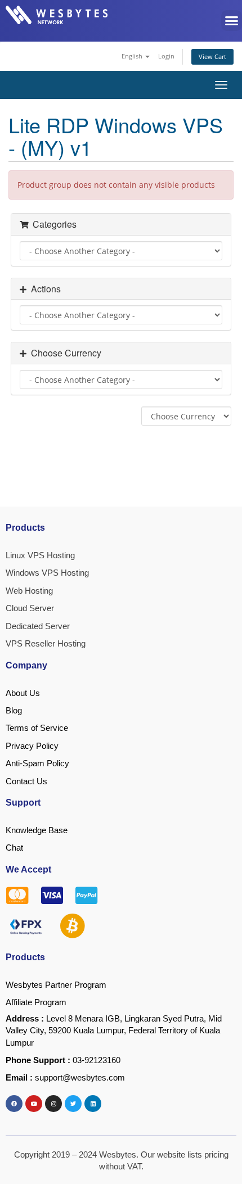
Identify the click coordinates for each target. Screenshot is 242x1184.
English (133, 56)
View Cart (212, 56)
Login (166, 56)
